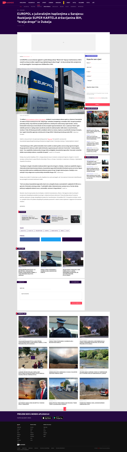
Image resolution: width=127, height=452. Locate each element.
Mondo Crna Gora (47, 424)
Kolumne (19, 440)
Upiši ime (22, 288)
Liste (31, 440)
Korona (18, 429)
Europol (47, 230)
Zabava (31, 432)
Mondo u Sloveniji (92, 157)
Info (18, 10)
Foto (18, 442)
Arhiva (52, 448)
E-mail (89, 71)
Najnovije (19, 427)
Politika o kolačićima (44, 448)
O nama (18, 448)
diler (67, 230)
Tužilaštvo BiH (38, 230)
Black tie (50, 139)
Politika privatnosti (60, 448)
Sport (18, 432)
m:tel (99, 448)
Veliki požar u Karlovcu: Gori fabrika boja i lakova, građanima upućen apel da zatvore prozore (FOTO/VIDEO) (71, 272)
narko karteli (54, 230)
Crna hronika (22, 10)
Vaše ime (89, 67)
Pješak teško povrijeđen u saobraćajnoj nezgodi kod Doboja (48, 271)
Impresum (30, 448)
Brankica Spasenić (26, 56)
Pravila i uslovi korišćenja (23, 449)
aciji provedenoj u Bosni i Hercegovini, (36, 119)
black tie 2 (23, 230)
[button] (19, 258)
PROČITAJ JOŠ (22, 313)
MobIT (18, 436)
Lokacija (89, 76)
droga (62, 230)
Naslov (89, 62)
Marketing (24, 448)
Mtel (18, 438)
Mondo (18, 424)
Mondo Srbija (33, 424)
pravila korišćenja (97, 98)
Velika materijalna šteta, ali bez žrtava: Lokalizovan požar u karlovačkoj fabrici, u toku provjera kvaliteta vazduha (28, 272)
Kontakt (36, 448)
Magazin (19, 434)
